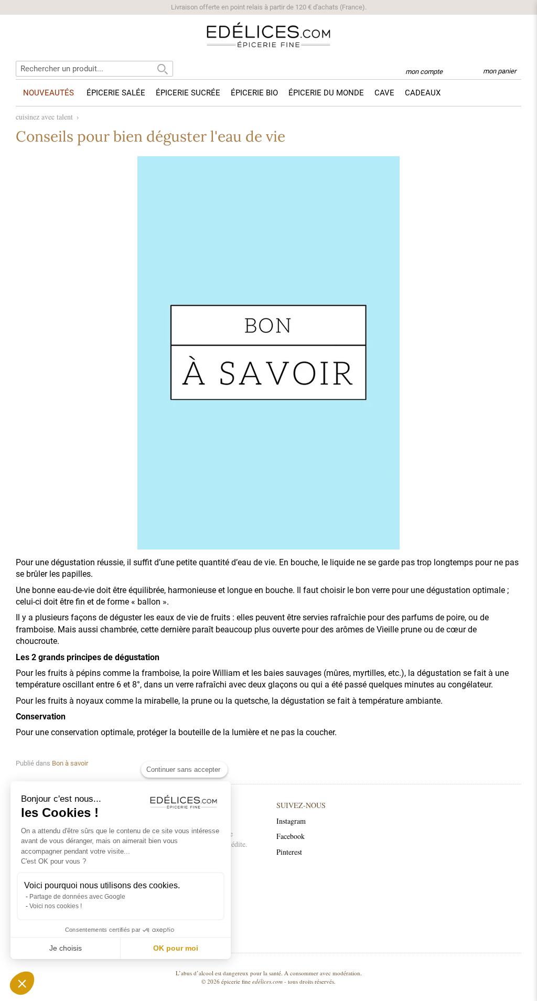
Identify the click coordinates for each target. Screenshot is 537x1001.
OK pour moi (175, 948)
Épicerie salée (116, 93)
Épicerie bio (254, 93)
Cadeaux (423, 93)
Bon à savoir (70, 763)
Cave (384, 93)
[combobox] (94, 69)
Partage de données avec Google (77, 896)
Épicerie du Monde (326, 93)
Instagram (291, 821)
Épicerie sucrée (188, 93)
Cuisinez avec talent (44, 117)
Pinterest (289, 852)
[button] (22, 983)
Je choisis (65, 948)
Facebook (290, 836)
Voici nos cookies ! (55, 906)
